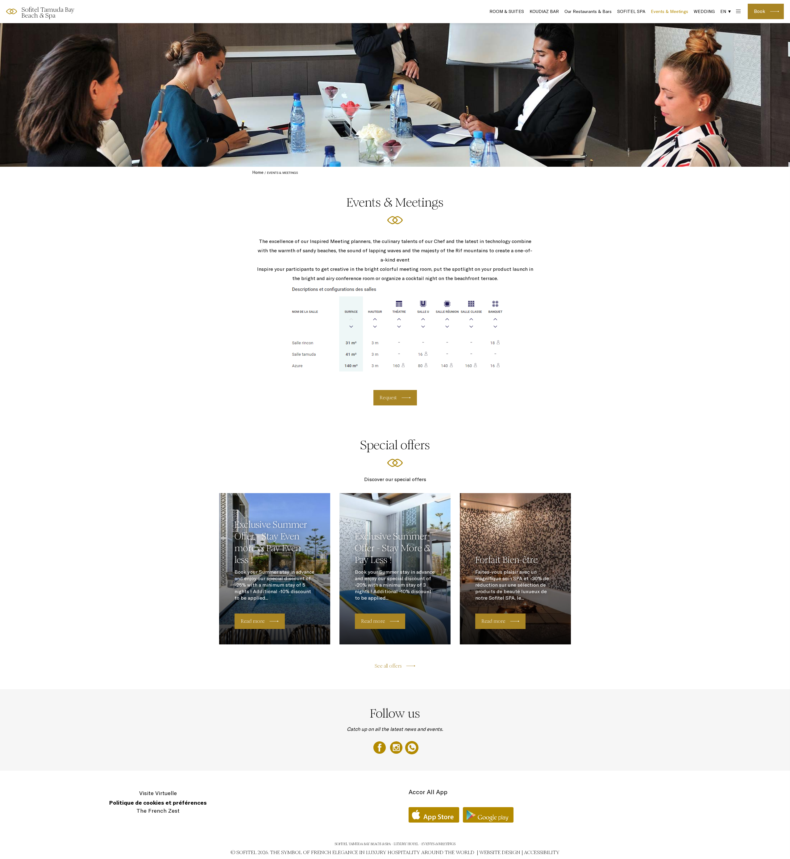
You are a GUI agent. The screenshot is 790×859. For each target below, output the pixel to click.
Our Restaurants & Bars (588, 11)
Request (388, 397)
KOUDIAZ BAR (544, 11)
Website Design (499, 852)
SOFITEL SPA (631, 11)
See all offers (388, 666)
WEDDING (704, 11)
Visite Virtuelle (158, 793)
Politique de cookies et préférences (158, 802)
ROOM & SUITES (506, 11)
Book (759, 11)
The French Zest (158, 810)
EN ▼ (726, 11)
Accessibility (541, 852)
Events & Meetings (669, 11)
